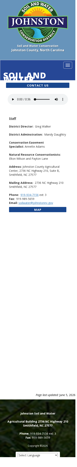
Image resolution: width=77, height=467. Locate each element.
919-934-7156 (30, 195)
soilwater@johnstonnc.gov (35, 203)
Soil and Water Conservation (38, 75)
